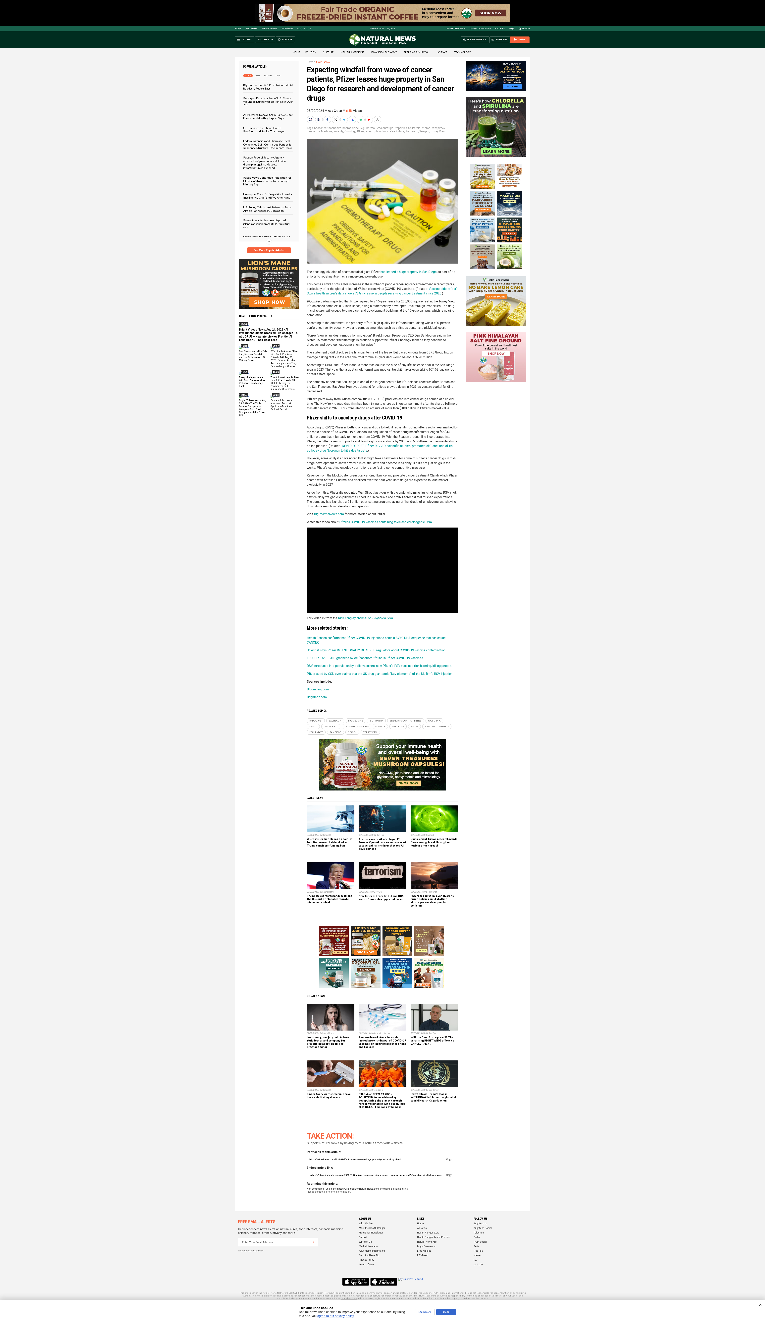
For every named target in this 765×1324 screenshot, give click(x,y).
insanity (338, 131)
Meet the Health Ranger (372, 1228)
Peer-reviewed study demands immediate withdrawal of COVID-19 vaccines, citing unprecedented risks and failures (382, 1042)
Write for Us (365, 1241)
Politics (310, 52)
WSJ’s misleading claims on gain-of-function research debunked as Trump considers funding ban (330, 842)
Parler (477, 1237)
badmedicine (350, 128)
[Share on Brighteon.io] (319, 119)
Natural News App (426, 1241)
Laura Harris (328, 892)
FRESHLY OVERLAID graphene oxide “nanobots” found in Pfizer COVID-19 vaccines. (365, 658)
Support (363, 1237)
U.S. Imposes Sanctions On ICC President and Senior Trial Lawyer (264, 129)
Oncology (350, 131)
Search (526, 29)
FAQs (511, 29)
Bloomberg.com (318, 689)
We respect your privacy (250, 1250)
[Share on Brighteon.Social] (311, 119)
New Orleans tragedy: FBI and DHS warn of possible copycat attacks (381, 897)
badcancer (320, 128)
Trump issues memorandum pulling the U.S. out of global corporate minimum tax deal (329, 899)
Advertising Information (372, 1250)
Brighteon (251, 29)
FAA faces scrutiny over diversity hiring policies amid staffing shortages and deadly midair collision (432, 900)
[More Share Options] (378, 119)
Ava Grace (335, 111)
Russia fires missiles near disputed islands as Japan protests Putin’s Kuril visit (266, 224)
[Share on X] (336, 119)
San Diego (411, 131)
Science (442, 52)
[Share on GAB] (361, 119)
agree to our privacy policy (335, 1316)
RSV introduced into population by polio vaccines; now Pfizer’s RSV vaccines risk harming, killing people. (379, 666)
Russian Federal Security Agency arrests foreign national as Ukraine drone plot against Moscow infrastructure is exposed (264, 162)
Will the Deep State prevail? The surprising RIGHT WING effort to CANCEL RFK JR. (432, 1040)
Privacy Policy (366, 1260)
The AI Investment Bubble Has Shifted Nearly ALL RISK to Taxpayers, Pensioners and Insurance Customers (285, 383)
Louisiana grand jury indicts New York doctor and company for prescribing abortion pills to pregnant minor (328, 1042)
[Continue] (313, 1242)
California (414, 128)
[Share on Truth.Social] (353, 119)
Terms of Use (366, 1264)
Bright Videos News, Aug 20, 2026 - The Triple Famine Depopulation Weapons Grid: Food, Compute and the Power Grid (252, 407)
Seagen (424, 131)
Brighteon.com (317, 697)
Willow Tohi (379, 835)
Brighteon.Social (483, 1228)
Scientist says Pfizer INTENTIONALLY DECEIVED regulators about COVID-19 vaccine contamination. (376, 650)
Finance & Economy (384, 52)
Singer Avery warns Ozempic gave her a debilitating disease (329, 1095)
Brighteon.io (480, 1223)
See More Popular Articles (269, 250)
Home (238, 29)
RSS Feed (422, 1255)
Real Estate (397, 131)
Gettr (476, 1246)
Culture (328, 52)
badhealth (335, 128)
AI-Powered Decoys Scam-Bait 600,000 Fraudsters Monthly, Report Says (267, 116)
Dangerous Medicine (319, 131)
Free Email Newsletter (371, 1232)
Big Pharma (323, 62)
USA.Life (478, 1264)
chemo (426, 128)
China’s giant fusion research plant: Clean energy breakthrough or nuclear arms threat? (434, 842)
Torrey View (437, 131)
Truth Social (480, 1241)
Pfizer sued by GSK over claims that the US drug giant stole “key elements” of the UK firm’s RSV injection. (380, 674)
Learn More (425, 1312)
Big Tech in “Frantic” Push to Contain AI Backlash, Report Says (268, 86)
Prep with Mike (269, 29)
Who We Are (366, 1223)
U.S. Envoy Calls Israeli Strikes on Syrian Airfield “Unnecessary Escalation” (267, 208)
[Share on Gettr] (369, 119)
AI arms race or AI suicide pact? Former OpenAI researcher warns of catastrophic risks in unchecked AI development (382, 844)
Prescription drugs (377, 131)
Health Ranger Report (254, 316)
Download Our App (480, 29)
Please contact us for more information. (329, 1191)
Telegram (479, 1232)
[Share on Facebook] (328, 119)
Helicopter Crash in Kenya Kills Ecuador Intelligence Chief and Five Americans (267, 195)
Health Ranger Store (428, 1232)
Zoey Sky (378, 892)
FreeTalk (478, 1250)
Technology (462, 52)
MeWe (477, 1255)
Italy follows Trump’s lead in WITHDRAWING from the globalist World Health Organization (433, 1097)
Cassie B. (326, 835)
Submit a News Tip (369, 1255)
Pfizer (361, 131)
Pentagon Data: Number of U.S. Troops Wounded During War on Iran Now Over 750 (268, 101)
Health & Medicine (352, 52)
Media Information (369, 1246)
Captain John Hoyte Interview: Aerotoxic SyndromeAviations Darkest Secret (281, 405)
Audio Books (304, 29)
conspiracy (438, 128)
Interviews (287, 29)
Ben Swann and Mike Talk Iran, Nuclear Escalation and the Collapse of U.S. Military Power (253, 356)
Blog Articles (424, 1250)
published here (349, 1298)
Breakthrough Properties (391, 128)
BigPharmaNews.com (329, 514)
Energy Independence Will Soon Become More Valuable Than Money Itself (252, 382)
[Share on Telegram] (344, 119)
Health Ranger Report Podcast (433, 1237)
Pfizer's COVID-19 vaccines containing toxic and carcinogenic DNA (385, 522)
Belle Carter (431, 892)
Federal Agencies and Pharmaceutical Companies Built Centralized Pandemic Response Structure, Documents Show (267, 144)
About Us (500, 29)
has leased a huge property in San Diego (409, 272)
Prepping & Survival (417, 52)
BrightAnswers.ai (456, 29)
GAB (476, 1260)
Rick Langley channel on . (365, 618)
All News (422, 1228)
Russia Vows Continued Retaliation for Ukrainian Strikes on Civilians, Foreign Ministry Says (267, 181)
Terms (328, 1293)
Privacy (319, 1293)
